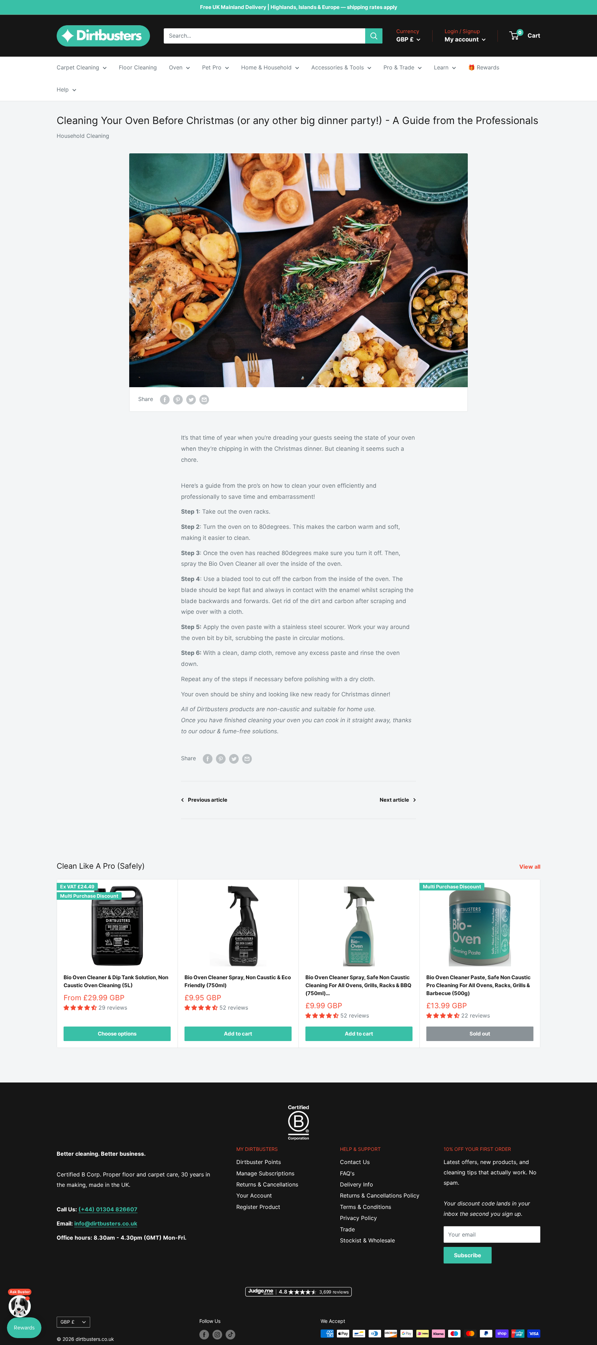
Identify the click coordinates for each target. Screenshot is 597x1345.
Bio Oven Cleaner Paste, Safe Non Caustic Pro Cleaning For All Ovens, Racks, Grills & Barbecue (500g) (478, 985)
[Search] (373, 36)
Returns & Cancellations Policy (379, 1195)
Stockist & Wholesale (367, 1240)
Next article (394, 799)
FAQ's (347, 1173)
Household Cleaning (83, 135)
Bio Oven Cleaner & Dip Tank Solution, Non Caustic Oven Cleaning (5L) (116, 981)
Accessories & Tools (337, 67)
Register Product (258, 1206)
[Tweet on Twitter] (191, 399)
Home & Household (266, 67)
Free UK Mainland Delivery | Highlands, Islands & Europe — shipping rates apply (298, 7)
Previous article (207, 799)
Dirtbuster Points (258, 1161)
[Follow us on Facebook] (204, 1334)
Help (63, 89)
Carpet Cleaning (78, 67)
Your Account (254, 1195)
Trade (347, 1229)
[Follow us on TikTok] (230, 1334)
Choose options (117, 1033)
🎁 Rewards (483, 67)
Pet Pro (211, 67)
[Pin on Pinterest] (178, 399)
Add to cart (238, 1033)
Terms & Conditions (365, 1206)
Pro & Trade (398, 67)
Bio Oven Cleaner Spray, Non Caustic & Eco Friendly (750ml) (237, 981)
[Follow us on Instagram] (217, 1334)
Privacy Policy (358, 1217)
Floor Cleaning (138, 67)
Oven (175, 67)
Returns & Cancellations (267, 1184)
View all (530, 866)
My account (462, 39)
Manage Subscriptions (265, 1173)
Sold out (480, 1033)
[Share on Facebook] (165, 399)
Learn (441, 67)
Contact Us (355, 1161)
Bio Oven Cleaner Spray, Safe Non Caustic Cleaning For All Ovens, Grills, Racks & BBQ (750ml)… (358, 985)
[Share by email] (204, 399)
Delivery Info (356, 1184)
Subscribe (467, 1255)
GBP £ (67, 1322)
